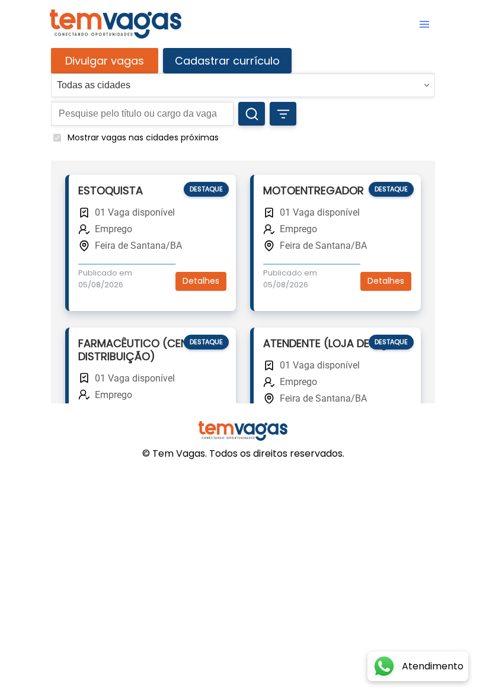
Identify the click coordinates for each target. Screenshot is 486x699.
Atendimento (432, 666)
